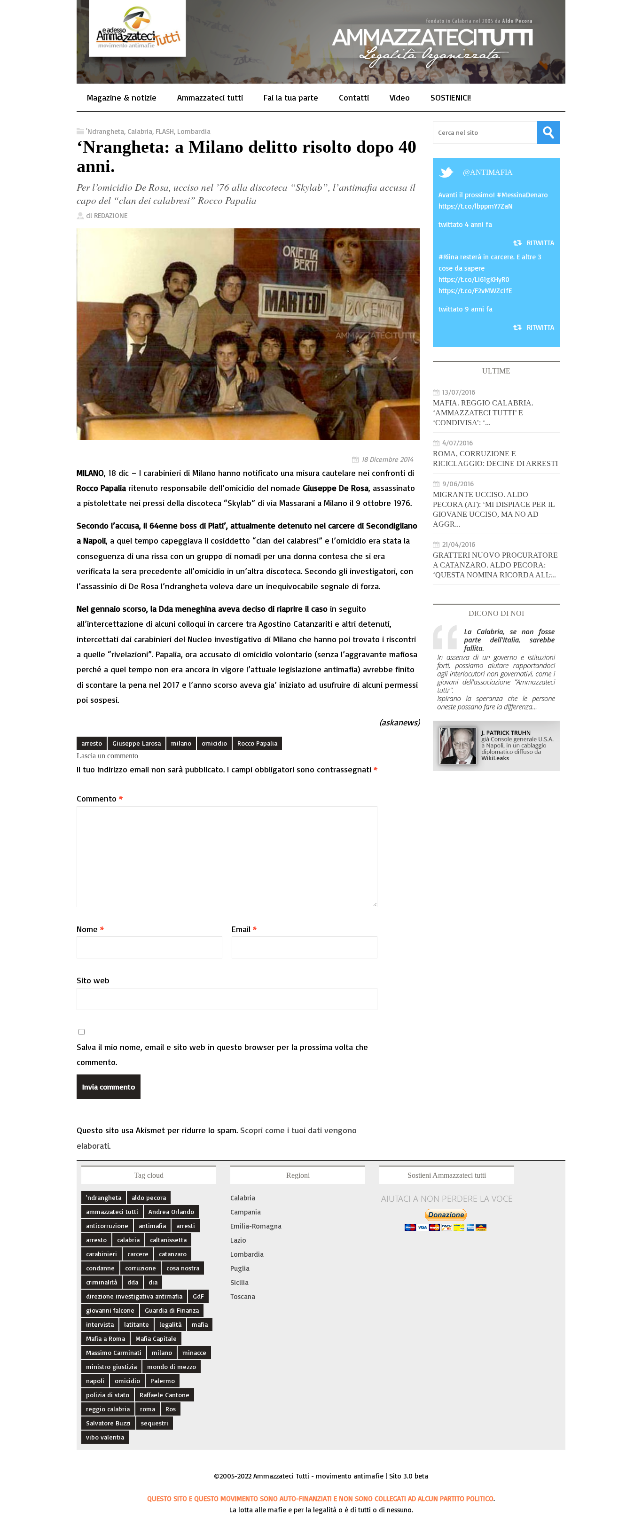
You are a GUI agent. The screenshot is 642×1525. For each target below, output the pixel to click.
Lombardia (194, 131)
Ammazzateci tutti (210, 97)
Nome (90, 929)
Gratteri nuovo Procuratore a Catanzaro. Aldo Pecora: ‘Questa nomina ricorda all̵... (495, 565)
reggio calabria (108, 1409)
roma (147, 1409)
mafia (200, 1324)
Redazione (110, 215)
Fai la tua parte (291, 97)
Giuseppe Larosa (136, 743)
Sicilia (239, 1282)
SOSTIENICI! (451, 97)
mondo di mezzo (171, 1366)
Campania (245, 1211)
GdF (198, 1296)
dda (132, 1282)
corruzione (140, 1268)
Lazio (238, 1240)
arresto (91, 743)
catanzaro (173, 1254)
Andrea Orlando (171, 1211)
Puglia (240, 1268)
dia (153, 1282)
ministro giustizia (111, 1366)
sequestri (154, 1423)
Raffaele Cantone (164, 1395)
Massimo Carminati (113, 1352)
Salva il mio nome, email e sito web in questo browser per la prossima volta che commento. (222, 1054)
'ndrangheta (103, 1197)
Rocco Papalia (257, 743)
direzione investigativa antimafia (134, 1296)
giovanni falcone (110, 1310)
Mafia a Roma (105, 1338)
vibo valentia (105, 1437)
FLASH (165, 131)
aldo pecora (149, 1197)
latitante (136, 1324)
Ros (170, 1409)
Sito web (93, 980)
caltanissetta (168, 1240)
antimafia (491, 172)
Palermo (162, 1381)
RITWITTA (540, 242)
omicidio (214, 743)
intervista (100, 1324)
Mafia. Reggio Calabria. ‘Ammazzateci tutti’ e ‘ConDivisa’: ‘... (483, 413)
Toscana (242, 1296)
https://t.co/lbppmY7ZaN (475, 206)
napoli (95, 1381)
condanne (100, 1268)
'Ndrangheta (105, 131)
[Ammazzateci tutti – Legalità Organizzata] (321, 73)
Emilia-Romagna (256, 1226)
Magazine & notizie (122, 97)
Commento (100, 798)
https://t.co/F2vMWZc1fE (475, 290)
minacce (194, 1352)
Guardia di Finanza (172, 1310)
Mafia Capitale (156, 1338)
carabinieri (101, 1254)
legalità (170, 1324)
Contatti (354, 97)
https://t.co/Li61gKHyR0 (473, 279)
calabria (128, 1240)
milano (181, 743)
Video (400, 97)
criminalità (101, 1282)
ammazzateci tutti (112, 1211)
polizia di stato (107, 1395)
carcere (138, 1254)
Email (244, 929)
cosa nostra (182, 1268)
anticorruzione (107, 1225)
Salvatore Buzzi (108, 1423)
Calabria (139, 131)
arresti (185, 1225)
